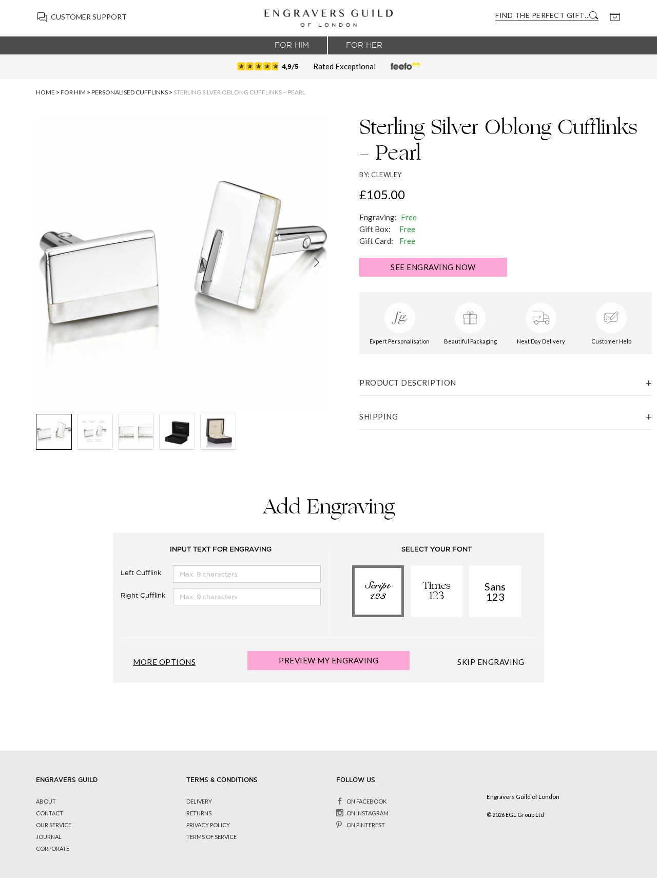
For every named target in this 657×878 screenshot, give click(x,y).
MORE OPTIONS (164, 662)
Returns (198, 813)
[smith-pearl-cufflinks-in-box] (218, 432)
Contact (49, 813)
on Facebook (366, 801)
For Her (364, 45)
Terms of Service (211, 836)
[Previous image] (48, 262)
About (46, 801)
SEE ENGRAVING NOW (433, 267)
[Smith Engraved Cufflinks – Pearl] (54, 432)
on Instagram (367, 813)
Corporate (52, 848)
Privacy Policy (208, 825)
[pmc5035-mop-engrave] (136, 432)
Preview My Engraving (328, 660)
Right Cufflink (143, 595)
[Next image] (316, 262)
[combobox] (541, 15)
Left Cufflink (141, 572)
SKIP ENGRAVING (490, 662)
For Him (292, 45)
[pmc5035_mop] (95, 432)
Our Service (53, 825)
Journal (49, 836)
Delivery (199, 801)
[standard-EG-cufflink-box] (177, 432)
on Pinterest (365, 825)
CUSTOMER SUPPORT (89, 16)
